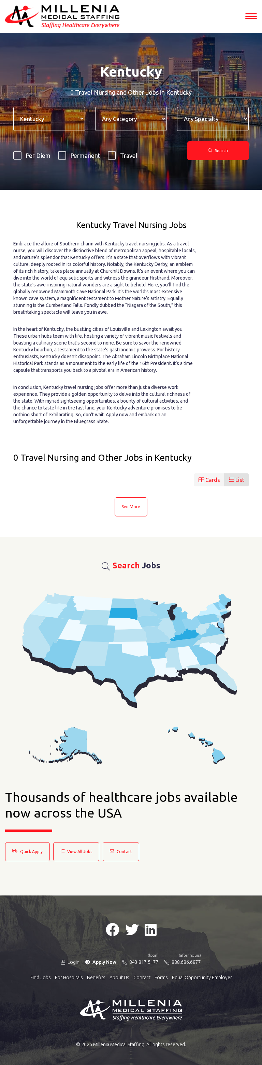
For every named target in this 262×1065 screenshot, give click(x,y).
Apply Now (103, 962)
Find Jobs (40, 977)
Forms (161, 977)
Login (73, 962)
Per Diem (38, 155)
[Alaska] (65, 746)
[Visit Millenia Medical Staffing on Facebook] (112, 929)
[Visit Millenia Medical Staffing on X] (132, 929)
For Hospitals (69, 977)
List (239, 480)
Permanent (85, 155)
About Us (119, 977)
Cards (212, 480)
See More (131, 506)
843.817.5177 (143, 962)
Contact (124, 851)
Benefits (96, 977)
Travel (128, 155)
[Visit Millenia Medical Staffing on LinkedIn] (151, 929)
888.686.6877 (186, 962)
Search (221, 150)
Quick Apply (31, 851)
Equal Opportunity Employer (202, 977)
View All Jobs (79, 851)
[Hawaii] (196, 746)
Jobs (136, 565)
